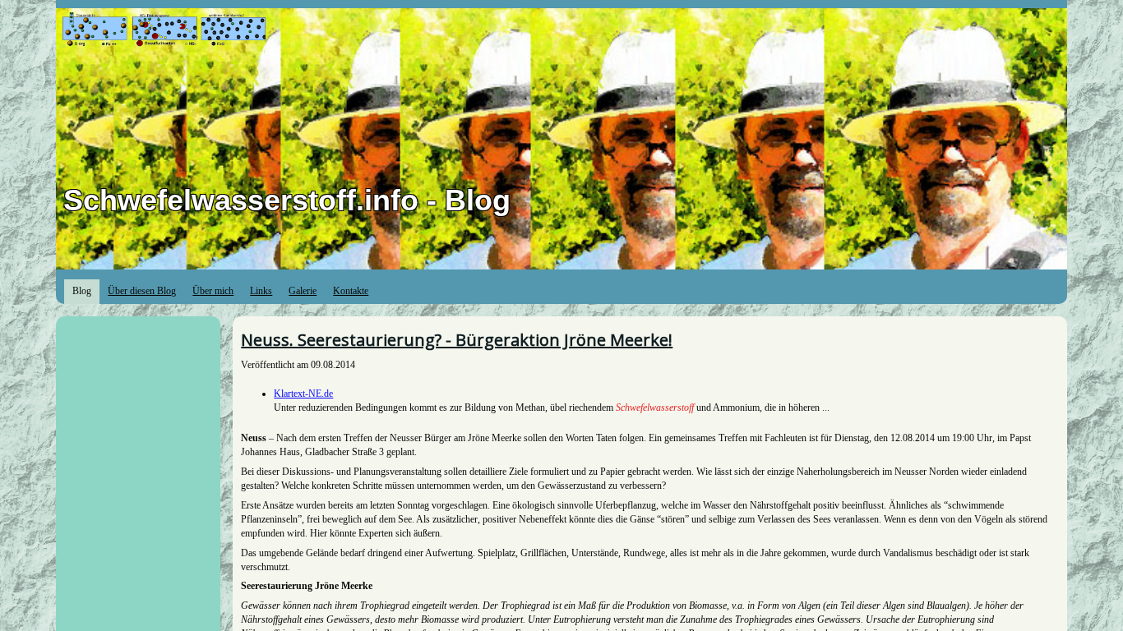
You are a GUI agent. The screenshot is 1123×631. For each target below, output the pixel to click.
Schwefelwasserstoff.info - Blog (287, 200)
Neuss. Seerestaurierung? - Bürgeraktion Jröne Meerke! (456, 340)
